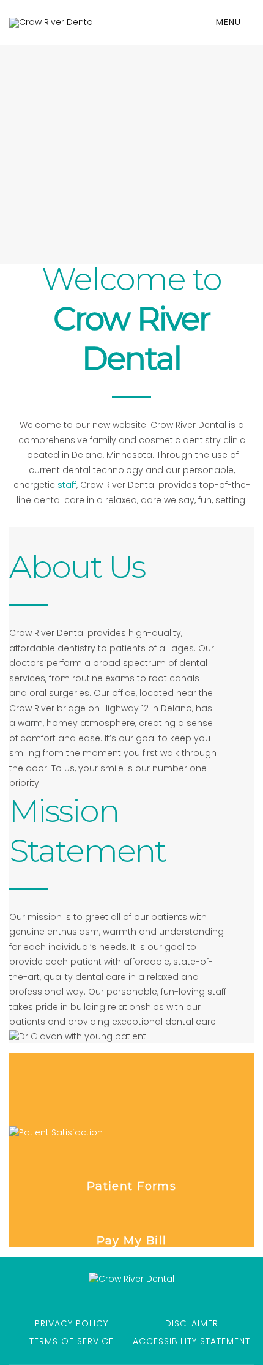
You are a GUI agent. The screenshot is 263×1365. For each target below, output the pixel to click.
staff (66, 485)
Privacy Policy (71, 1323)
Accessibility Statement (191, 1341)
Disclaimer (191, 1323)
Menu (230, 22)
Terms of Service (71, 1341)
